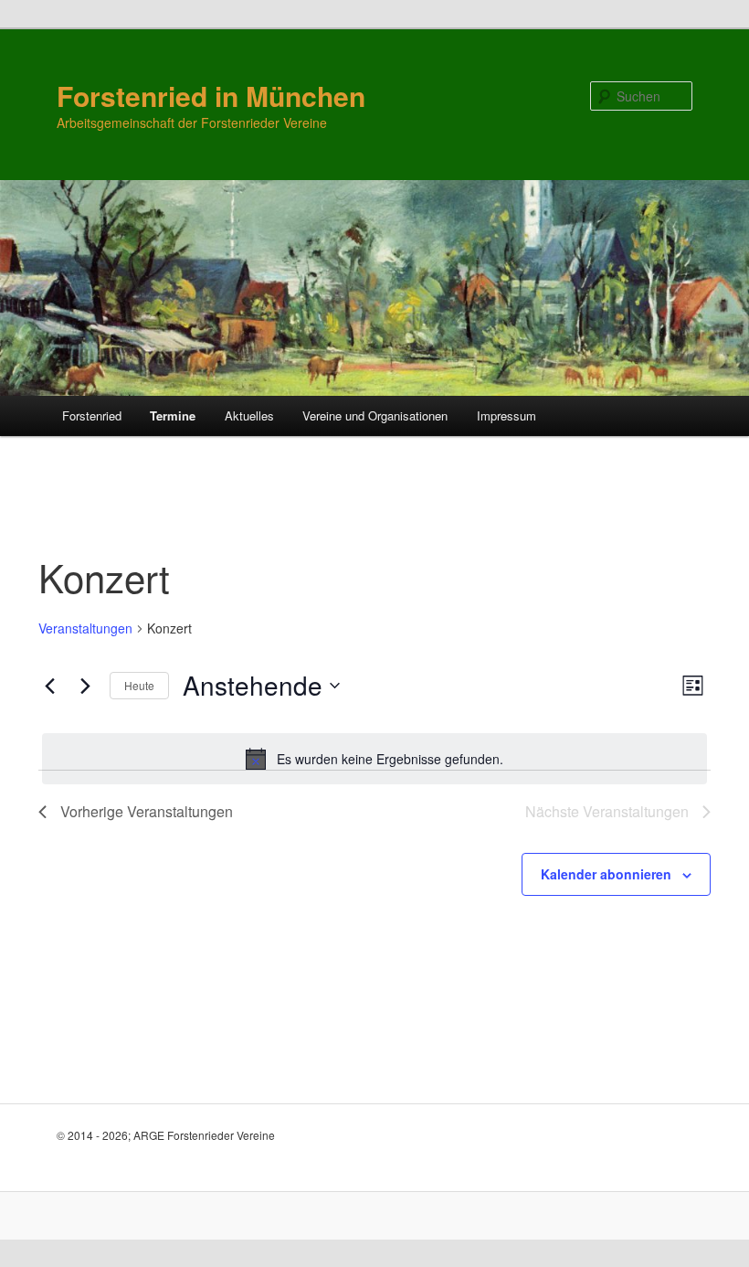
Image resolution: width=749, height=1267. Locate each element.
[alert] (374, 758)
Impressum (506, 415)
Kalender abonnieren (606, 874)
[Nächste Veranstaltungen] (85, 686)
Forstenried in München (211, 95)
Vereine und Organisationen (375, 415)
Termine (172, 415)
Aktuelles (249, 415)
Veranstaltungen (85, 628)
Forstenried (91, 415)
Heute (139, 685)
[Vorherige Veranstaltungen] (49, 686)
